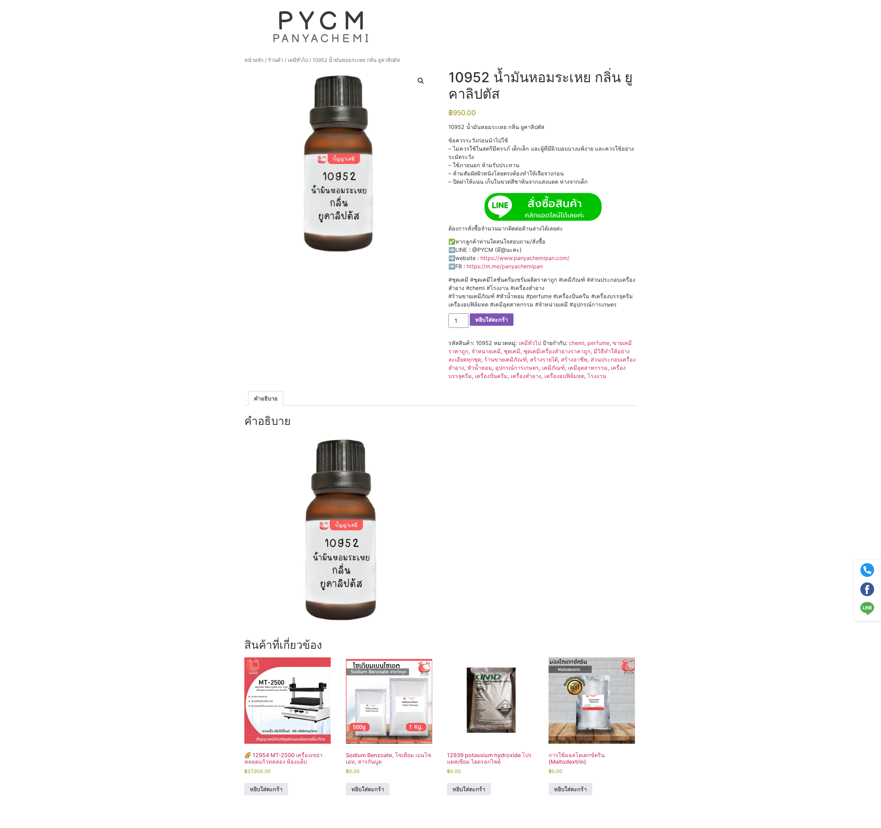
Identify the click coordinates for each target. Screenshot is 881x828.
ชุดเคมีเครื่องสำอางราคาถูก (557, 351)
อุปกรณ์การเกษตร (517, 367)
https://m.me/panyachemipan (505, 266)
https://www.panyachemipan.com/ (525, 258)
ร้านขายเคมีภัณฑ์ (505, 359)
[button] (421, 81)
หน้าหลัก (254, 60)
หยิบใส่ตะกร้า (491, 319)
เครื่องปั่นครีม (491, 376)
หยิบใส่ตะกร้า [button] (266, 789)
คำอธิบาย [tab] (265, 398)
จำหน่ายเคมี (486, 351)
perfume (598, 343)
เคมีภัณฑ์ (553, 367)
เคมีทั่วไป (298, 60)
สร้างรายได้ (544, 359)
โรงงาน (596, 376)
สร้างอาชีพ (574, 359)
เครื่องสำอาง (526, 376)
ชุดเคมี (512, 351)
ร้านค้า (275, 60)
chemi (576, 343)
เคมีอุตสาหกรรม (588, 367)
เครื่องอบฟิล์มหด (564, 376)
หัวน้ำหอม (479, 367)
